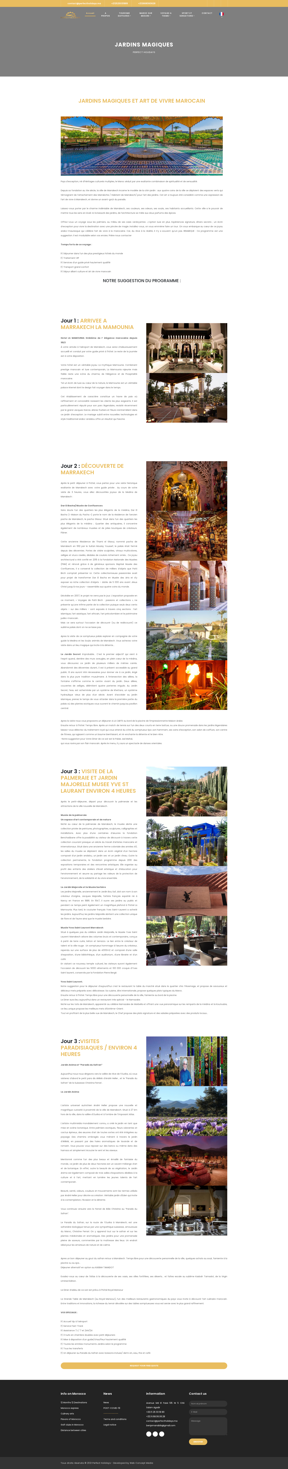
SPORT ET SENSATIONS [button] (186, 14)
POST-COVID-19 (112, 1408)
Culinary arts (67, 1413)
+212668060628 (146, 3)
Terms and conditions (115, 1419)
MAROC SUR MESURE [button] (146, 14)
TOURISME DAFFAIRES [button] (124, 14)
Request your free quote (144, 1365)
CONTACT (207, 13)
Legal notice (110, 1424)
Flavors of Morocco (71, 1419)
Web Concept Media (141, 1462)
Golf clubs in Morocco (72, 1424)
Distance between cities (73, 1430)
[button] (221, 15)
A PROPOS (105, 14)
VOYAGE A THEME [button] (166, 14)
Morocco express (70, 1408)
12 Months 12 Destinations (74, 1402)
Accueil (91, 13)
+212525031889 (119, 3)
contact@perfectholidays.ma (84, 3)
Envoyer (198, 1441)
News (106, 1402)
